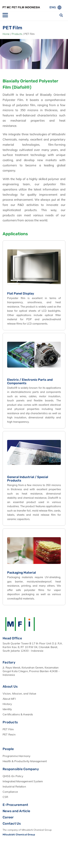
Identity (7, 709)
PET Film (8, 729)
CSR (5, 797)
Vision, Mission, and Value (19, 693)
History (7, 704)
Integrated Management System (23, 781)
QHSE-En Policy (13, 776)
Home (6, 34)
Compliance (10, 791)
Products (17, 34)
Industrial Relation (14, 786)
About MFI (9, 698)
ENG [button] (53, 7)
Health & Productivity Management (25, 761)
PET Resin (9, 734)
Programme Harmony (16, 756)
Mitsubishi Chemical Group (19, 834)
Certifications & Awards (18, 714)
